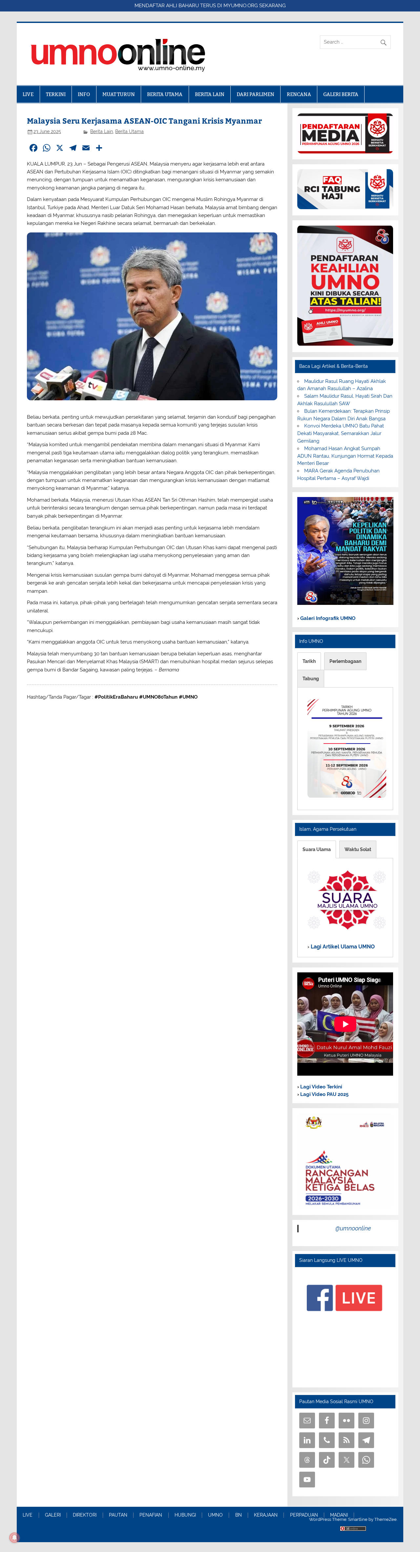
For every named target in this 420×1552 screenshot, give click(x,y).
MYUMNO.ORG (240, 6)
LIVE (28, 94)
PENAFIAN (150, 1515)
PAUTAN (118, 1515)
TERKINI (56, 94)
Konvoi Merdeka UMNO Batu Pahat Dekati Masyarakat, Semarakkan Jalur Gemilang (340, 433)
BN (238, 1515)
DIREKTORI (84, 1515)
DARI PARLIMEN (255, 94)
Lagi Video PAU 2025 (323, 1094)
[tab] (309, 661)
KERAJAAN (266, 1515)
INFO (84, 94)
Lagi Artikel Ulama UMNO (342, 946)
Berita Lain (101, 131)
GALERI (53, 1515)
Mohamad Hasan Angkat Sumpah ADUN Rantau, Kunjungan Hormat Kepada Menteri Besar (345, 456)
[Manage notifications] (14, 1537)
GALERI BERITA (340, 94)
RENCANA (299, 94)
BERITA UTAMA (164, 94)
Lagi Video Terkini (320, 1087)
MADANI (339, 1515)
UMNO (215, 1515)
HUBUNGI (185, 1515)
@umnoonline (353, 1228)
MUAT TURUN (118, 94)
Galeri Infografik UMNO (327, 618)
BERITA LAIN (209, 94)
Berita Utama (129, 131)
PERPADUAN (304, 1515)
